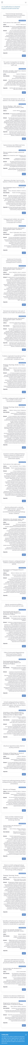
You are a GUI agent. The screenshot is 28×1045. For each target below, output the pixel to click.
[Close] (26, 1035)
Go (23, 55)
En (25, 2)
